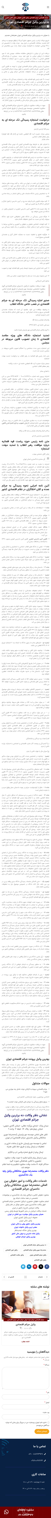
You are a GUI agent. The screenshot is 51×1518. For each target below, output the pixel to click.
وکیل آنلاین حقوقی (23, 18)
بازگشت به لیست (25, 1277)
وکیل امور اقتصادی (11, 1250)
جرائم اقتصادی (43, 18)
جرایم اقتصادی (34, 18)
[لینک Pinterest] (35, 1266)
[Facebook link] (46, 1266)
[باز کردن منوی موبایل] (48, 7)
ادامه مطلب (25, 1341)
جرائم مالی (20, 1320)
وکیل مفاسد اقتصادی (17, 1255)
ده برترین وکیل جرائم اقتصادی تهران (34, 1245)
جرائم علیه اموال (29, 1320)
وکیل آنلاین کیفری (10, 18)
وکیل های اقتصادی (40, 1260)
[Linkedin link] (29, 1266)
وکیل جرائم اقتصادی (25, 1324)
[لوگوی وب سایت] (25, 7)
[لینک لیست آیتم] (25, 1454)
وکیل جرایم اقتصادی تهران (38, 1255)
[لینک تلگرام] (23, 1266)
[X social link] (41, 1266)
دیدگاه (46, 1365)
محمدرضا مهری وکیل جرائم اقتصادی (34, 1250)
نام (47, 1392)
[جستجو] (3, 7)
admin (43, 26)
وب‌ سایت (46, 1412)
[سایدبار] (48, 458)
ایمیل (46, 1402)
